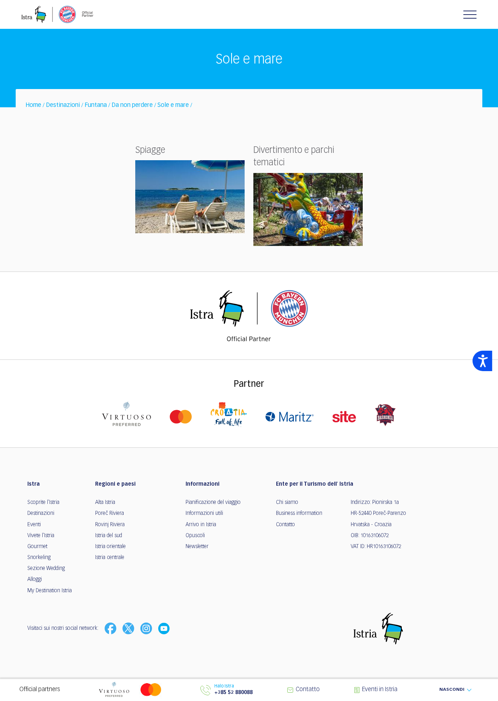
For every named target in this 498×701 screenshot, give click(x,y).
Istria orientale (110, 546)
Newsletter (197, 546)
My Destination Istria (49, 590)
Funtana (96, 105)
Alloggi (34, 579)
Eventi (34, 524)
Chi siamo (287, 502)
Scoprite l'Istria (43, 502)
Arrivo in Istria (201, 524)
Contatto (285, 524)
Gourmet (37, 546)
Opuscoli (195, 535)
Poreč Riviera (109, 513)
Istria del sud (108, 535)
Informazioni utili (204, 513)
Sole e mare (173, 105)
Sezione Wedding (46, 568)
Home (33, 105)
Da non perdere (132, 105)
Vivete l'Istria (40, 535)
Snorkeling (39, 557)
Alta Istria (105, 502)
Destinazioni (63, 105)
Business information (299, 513)
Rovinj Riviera (110, 524)
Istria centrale (109, 557)
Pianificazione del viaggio (213, 502)
